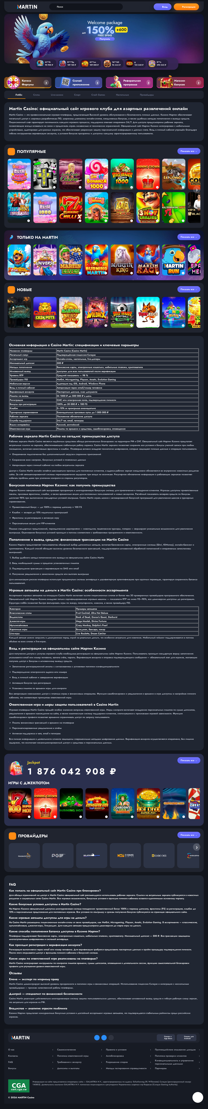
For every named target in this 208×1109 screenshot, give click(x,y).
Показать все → (189, 151)
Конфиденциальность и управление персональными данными (177, 1062)
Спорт (77, 94)
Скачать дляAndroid (189, 1037)
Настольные (122, 94)
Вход (165, 6)
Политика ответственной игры (79, 1055)
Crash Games (98, 94)
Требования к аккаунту (79, 1062)
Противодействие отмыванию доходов (177, 1049)
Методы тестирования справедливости (128, 1068)
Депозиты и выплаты (79, 1068)
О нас (30, 1049)
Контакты (30, 1055)
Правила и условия (128, 1049)
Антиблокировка (128, 1055)
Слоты (36, 94)
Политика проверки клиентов (177, 1055)
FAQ (30, 1062)
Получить (105, 39)
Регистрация (188, 6)
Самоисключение (79, 1049)
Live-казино (57, 94)
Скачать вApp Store (168, 1037)
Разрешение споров (128, 1062)
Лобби (18, 94)
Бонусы (30, 1068)
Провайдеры (147, 94)
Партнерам (177, 1068)
